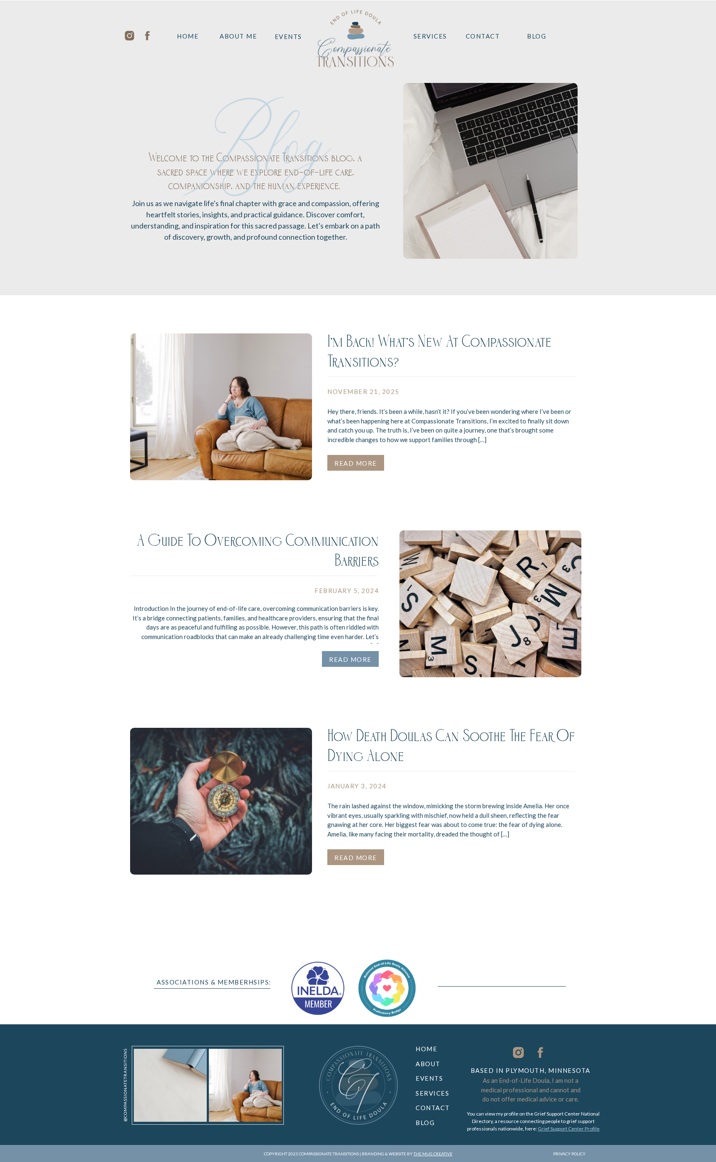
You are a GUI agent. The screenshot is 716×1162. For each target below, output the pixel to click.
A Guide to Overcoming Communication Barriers (258, 553)
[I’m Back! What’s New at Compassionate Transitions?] (221, 406)
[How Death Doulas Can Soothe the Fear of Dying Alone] (221, 801)
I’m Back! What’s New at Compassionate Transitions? (439, 354)
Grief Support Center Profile (569, 1129)
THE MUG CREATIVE (433, 1153)
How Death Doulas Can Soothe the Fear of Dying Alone (451, 748)
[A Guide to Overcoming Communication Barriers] (490, 603)
